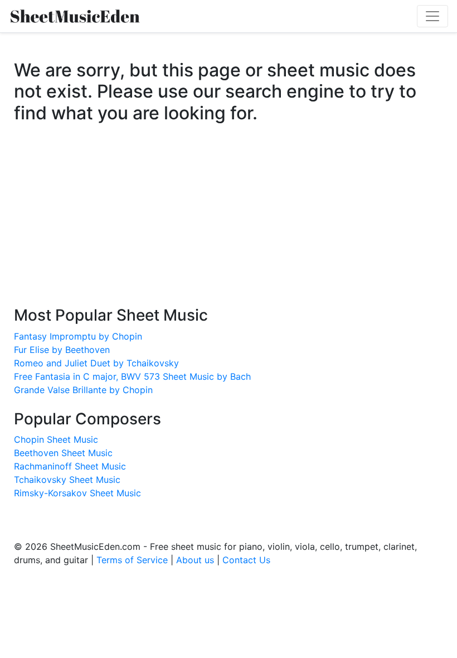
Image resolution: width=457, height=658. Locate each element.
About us (195, 559)
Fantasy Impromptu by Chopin (78, 336)
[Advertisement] (228, 225)
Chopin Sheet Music (56, 439)
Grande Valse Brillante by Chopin (83, 389)
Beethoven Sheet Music (63, 452)
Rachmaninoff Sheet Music (70, 466)
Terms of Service (132, 559)
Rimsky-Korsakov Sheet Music (77, 493)
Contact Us (246, 559)
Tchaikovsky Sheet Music (67, 479)
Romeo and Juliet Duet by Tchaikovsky (96, 363)
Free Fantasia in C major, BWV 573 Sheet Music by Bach (132, 376)
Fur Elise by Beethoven (62, 349)
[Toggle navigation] (432, 16)
